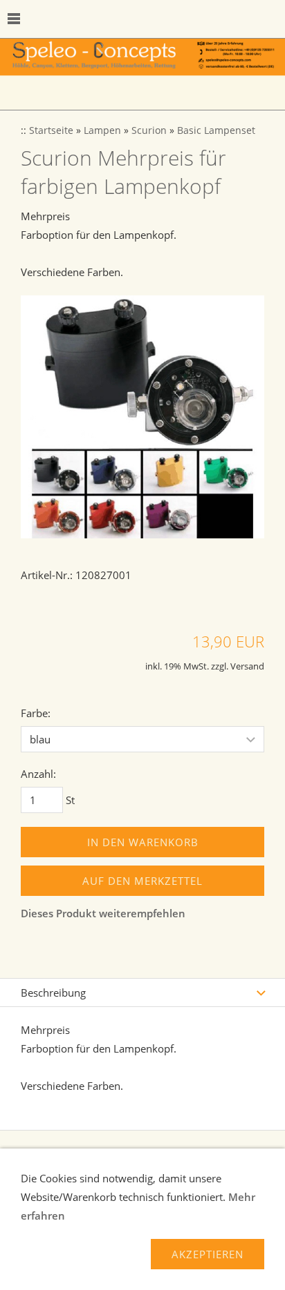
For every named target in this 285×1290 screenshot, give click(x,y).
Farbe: (35, 713)
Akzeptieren (207, 1254)
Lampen (102, 130)
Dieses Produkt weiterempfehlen (103, 913)
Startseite (51, 130)
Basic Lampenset (216, 130)
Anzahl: (38, 774)
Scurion (149, 130)
